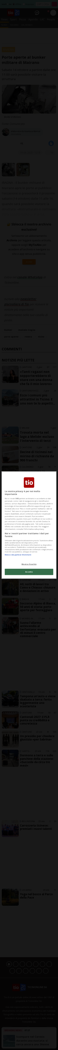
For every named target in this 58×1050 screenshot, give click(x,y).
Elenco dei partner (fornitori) (18, 555)
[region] (29, 525)
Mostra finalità (29, 564)
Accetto (29, 572)
